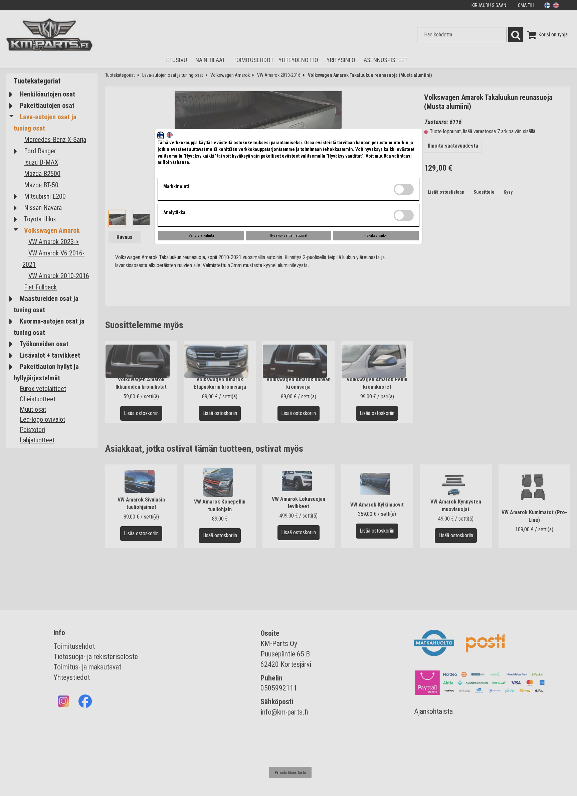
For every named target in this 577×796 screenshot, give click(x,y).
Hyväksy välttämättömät (288, 235)
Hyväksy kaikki (375, 235)
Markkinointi (176, 186)
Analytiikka (174, 212)
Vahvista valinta (201, 235)
